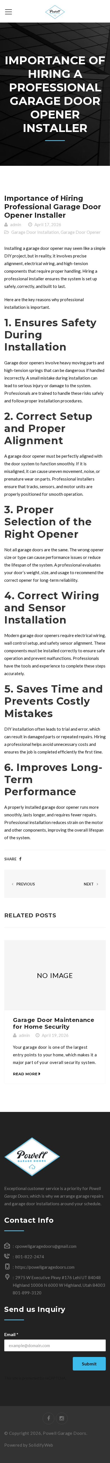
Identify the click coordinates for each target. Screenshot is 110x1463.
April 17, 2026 (47, 224)
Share (10, 859)
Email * (11, 1334)
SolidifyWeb (41, 1444)
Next (89, 884)
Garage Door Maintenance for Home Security (53, 1023)
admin (15, 224)
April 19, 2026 (55, 1035)
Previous (25, 884)
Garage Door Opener (81, 232)
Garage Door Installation (35, 232)
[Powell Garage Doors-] (55, 11)
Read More (25, 1074)
